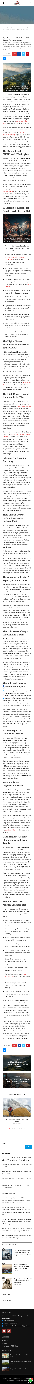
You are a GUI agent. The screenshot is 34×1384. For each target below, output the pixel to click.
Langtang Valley (10, 830)
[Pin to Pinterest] (27, 54)
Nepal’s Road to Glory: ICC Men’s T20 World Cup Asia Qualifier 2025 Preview (22, 1266)
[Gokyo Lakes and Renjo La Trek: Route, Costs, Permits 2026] (5, 1369)
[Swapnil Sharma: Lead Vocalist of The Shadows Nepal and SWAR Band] (7, 1283)
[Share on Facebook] (19, 54)
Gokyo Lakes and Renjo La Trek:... (19, 1369)
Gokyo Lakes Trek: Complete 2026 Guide (13, 1235)
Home (4, 28)
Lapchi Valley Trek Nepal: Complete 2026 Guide (15, 1231)
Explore (6, 49)
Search (4, 1144)
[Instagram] (9, 1331)
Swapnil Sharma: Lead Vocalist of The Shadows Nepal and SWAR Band (23, 1280)
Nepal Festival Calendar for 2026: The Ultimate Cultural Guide (16, 1212)
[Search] (30, 3)
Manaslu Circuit (8, 191)
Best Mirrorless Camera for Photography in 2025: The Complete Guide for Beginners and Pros (22, 1253)
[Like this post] (15, 54)
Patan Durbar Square (24, 406)
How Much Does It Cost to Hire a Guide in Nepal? (16, 1228)
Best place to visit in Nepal (16, 28)
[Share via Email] (4, 58)
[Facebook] (4, 1331)
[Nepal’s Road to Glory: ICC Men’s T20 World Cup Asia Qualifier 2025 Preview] (7, 1269)
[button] (4, 1113)
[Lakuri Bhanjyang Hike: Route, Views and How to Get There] (5, 1362)
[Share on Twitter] (23, 54)
